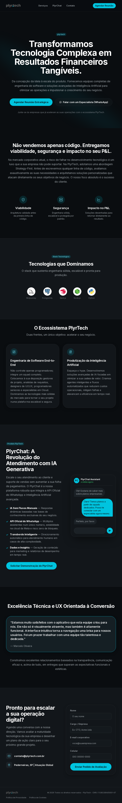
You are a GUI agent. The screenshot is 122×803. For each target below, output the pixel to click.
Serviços (43, 5)
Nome (73, 710)
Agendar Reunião (104, 5)
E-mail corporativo (80, 737)
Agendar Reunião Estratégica (31, 102)
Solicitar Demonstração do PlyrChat (31, 565)
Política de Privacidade (16, 797)
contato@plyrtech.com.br (29, 756)
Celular (74, 751)
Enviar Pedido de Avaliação (91, 766)
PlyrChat (57, 5)
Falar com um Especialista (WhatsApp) (85, 102)
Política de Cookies (37, 797)
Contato (70, 5)
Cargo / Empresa (79, 724)
